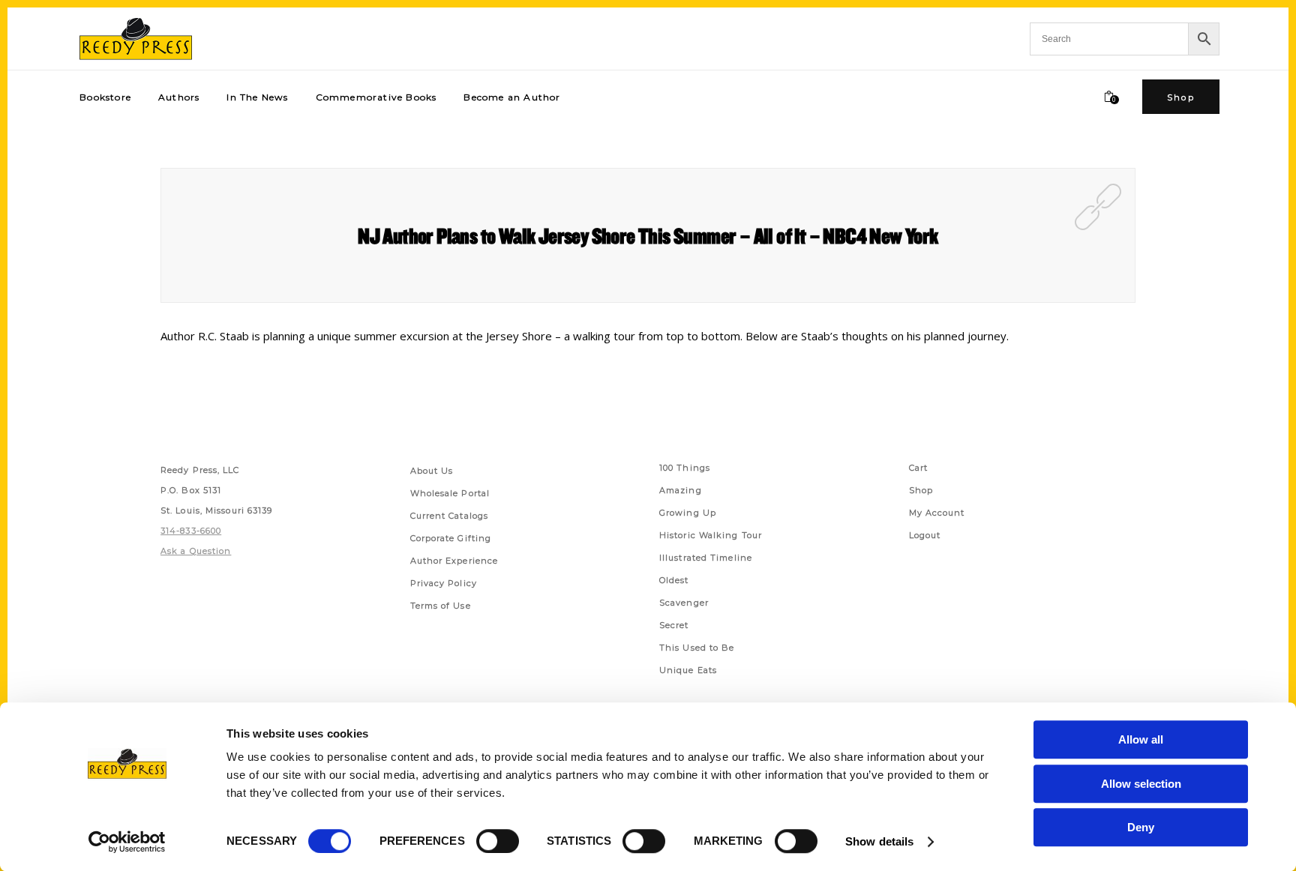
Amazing (680, 490)
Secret (674, 625)
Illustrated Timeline (705, 557)
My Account (937, 512)
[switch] (497, 841)
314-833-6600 (190, 530)
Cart (918, 467)
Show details (879, 841)
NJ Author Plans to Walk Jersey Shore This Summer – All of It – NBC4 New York (648, 235)
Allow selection (1141, 783)
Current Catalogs (449, 515)
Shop (921, 490)
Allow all (1140, 739)
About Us (432, 470)
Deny (1140, 827)
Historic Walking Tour (710, 535)
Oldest (674, 580)
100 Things (684, 467)
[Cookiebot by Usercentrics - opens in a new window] (127, 842)
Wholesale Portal (450, 493)
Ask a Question (195, 551)
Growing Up (687, 512)
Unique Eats (688, 670)
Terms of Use (440, 605)
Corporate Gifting (451, 538)
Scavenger (684, 602)
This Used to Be (697, 647)
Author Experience (454, 560)
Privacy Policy (443, 583)
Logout (925, 535)
